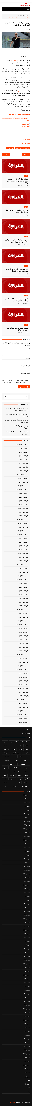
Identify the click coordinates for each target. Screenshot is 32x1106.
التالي (6, 154)
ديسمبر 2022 (24, 609)
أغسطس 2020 (24, 714)
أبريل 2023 (25, 594)
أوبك (5, 745)
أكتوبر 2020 (25, 707)
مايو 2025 (25, 501)
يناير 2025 (25, 516)
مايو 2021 (25, 681)
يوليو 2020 (25, 718)
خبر (5, 775)
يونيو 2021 (25, 677)
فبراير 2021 (25, 692)
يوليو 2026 (25, 448)
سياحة (5, 779)
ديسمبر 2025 (24, 474)
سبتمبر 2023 (24, 576)
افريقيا (6, 753)
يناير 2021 (25, 696)
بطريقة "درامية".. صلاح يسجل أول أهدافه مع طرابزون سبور (16, 241)
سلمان (12, 779)
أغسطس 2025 (24, 489)
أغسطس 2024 (24, 534)
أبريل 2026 (25, 459)
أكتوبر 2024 (25, 527)
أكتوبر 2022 (25, 617)
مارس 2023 (24, 598)
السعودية (23, 764)
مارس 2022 (24, 643)
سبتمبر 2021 (24, 666)
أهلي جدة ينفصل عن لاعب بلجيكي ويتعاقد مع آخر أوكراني (16, 299)
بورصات (6, 771)
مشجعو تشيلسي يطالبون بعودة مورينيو (19, 114)
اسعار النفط (16, 753)
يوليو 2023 (25, 583)
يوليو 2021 (25, 673)
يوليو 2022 (25, 628)
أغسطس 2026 (24, 444)
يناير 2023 (25, 606)
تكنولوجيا (27, 1084)
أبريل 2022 (25, 639)
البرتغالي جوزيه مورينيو (21, 148)
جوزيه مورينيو (14, 60)
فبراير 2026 (25, 467)
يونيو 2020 (25, 722)
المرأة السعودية (24, 768)
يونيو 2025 (25, 497)
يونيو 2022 (25, 632)
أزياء (20, 745)
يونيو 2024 (25, 542)
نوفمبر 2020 (24, 703)
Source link (26, 139)
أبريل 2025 (25, 504)
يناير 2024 (25, 561)
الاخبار (13, 756)
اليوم (5, 768)
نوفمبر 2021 (24, 658)
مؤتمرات (24, 786)
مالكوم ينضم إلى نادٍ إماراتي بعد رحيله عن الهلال (17, 329)
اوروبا (13, 771)
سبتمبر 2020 (24, 711)
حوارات (12, 775)
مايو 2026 (25, 456)
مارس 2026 (24, 463)
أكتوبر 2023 (25, 572)
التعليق (28, 349)
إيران (27, 749)
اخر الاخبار (6, 749)
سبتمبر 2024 (24, 531)
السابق (25, 154)
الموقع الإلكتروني (25, 373)
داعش (26, 779)
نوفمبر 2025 (24, 478)
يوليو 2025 (25, 493)
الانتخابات (6, 756)
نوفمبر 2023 (24, 568)
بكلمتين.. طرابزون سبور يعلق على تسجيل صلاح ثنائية (16, 211)
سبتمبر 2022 (24, 621)
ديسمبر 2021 (24, 654)
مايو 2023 (25, 591)
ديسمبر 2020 (24, 699)
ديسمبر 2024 (24, 519)
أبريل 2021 (25, 684)
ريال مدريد (20, 91)
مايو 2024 (25, 546)
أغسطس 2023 (24, 579)
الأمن (20, 756)
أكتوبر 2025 (25, 482)
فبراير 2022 (25, 647)
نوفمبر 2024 (24, 523)
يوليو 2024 (25, 538)
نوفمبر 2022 (24, 613)
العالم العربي (9, 764)
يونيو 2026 (25, 452)
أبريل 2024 (25, 549)
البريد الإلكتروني (25, 365)
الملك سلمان (13, 768)
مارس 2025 (24, 508)
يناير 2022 (25, 651)
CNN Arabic (24, 742)
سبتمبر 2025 (24, 486)
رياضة (26, 175)
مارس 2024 (24, 553)
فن (12, 782)
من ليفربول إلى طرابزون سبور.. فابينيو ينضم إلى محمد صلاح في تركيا (17, 181)
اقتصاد (26, 756)
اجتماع (20, 749)
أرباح (26, 745)
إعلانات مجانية (26, 143)
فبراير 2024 (25, 557)
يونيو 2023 (25, 587)
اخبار (14, 749)
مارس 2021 (24, 688)
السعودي (7, 760)
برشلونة (9, 148)
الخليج (25, 760)
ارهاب (26, 753)
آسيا (5, 742)
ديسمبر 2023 (24, 564)
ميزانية (14, 786)
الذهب (16, 760)
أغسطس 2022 (24, 624)
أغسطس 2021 (24, 669)
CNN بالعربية (14, 742)
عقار (18, 782)
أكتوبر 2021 (25, 662)
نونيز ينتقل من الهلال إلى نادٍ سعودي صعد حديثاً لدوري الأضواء (16, 270)
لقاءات (5, 782)
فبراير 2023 (25, 602)
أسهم (12, 745)
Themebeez (12, 1102)
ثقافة (26, 775)
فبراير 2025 (25, 512)
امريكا (26, 771)
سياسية (26, 782)
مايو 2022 (25, 636)
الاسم (28, 358)
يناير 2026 (25, 471)
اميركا (19, 771)
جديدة (19, 775)
